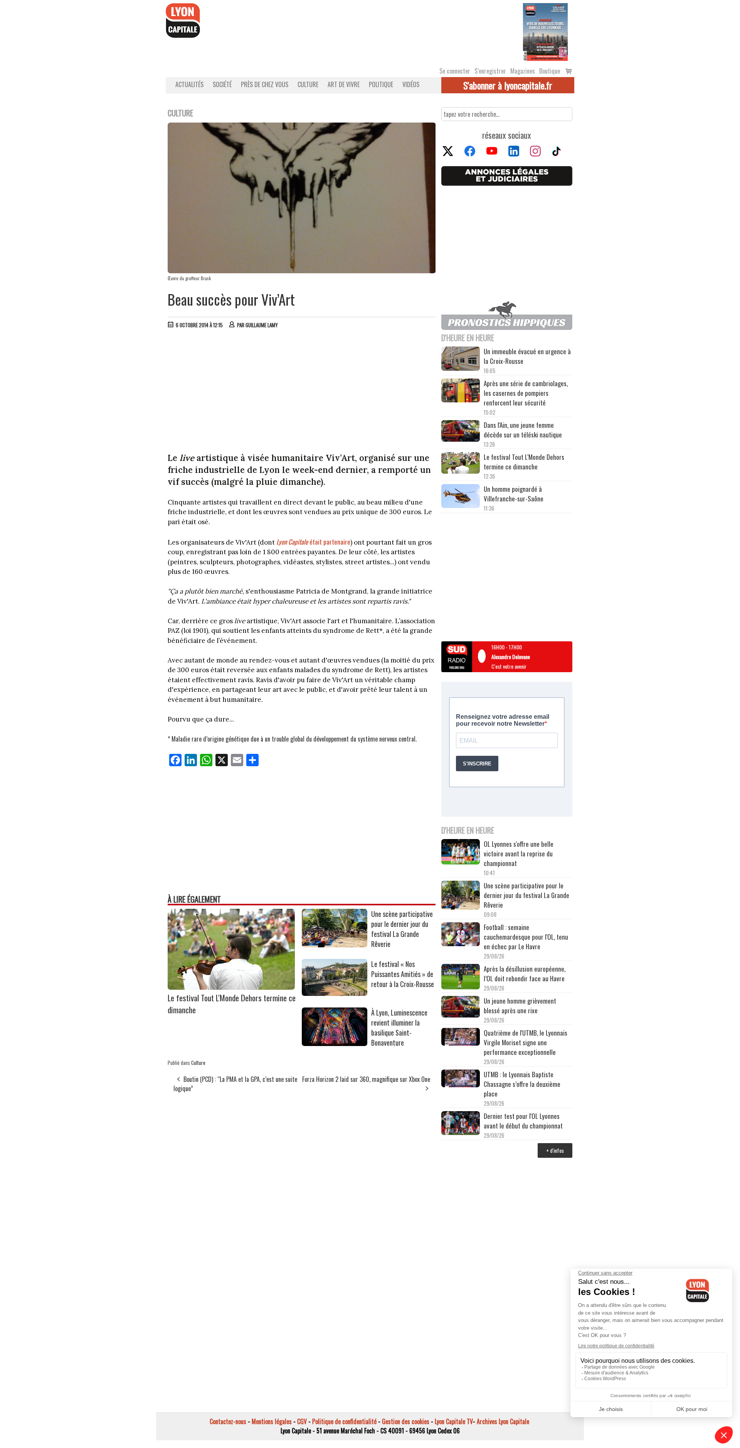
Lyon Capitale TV (454, 1421)
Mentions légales (272, 1421)
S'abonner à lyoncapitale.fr (507, 85)
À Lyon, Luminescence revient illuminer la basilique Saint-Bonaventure (399, 1027)
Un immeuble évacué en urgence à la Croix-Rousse (527, 356)
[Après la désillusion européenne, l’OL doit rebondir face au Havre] (460, 978)
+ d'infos (555, 1150)
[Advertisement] (302, 392)
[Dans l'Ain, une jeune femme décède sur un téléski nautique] (460, 432)
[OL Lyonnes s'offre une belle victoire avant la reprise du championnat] (460, 853)
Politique (381, 84)
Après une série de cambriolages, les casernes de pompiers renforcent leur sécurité (526, 392)
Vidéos (410, 84)
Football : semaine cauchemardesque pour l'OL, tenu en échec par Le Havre (526, 936)
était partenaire (313, 542)
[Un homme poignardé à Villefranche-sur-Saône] (460, 497)
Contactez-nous (228, 1421)
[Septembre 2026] (545, 31)
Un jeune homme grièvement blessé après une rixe (520, 1005)
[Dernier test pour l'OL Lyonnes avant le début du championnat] (460, 1124)
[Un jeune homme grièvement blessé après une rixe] (460, 1007)
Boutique (549, 71)
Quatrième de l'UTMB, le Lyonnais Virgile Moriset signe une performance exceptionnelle (525, 1042)
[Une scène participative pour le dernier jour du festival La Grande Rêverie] (334, 944)
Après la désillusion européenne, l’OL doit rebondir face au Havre (524, 973)
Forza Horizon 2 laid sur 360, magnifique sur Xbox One (366, 1079)
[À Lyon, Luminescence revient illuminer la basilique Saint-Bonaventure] (334, 1043)
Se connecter (454, 71)
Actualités (189, 84)
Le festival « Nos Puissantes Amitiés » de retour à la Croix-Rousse (402, 974)
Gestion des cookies (405, 1421)
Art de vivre (344, 84)
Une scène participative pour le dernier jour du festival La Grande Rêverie (402, 929)
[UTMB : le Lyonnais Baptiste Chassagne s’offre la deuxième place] (460, 1079)
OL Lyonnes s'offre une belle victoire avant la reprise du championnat (518, 853)
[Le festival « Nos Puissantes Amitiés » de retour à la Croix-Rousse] (334, 993)
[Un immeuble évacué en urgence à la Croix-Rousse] (460, 359)
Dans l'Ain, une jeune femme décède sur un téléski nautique (523, 429)
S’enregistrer (490, 71)
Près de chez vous (264, 84)
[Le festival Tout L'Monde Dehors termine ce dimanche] (231, 987)
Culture (308, 84)
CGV (302, 1421)
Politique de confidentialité (344, 1421)
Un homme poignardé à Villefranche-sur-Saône (513, 493)
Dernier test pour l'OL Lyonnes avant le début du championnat (523, 1120)
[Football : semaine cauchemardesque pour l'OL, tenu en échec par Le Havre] (460, 935)
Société (222, 84)
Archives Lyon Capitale (503, 1421)
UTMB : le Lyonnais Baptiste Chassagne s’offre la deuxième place (522, 1084)
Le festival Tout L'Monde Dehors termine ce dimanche (524, 461)
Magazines (522, 71)
